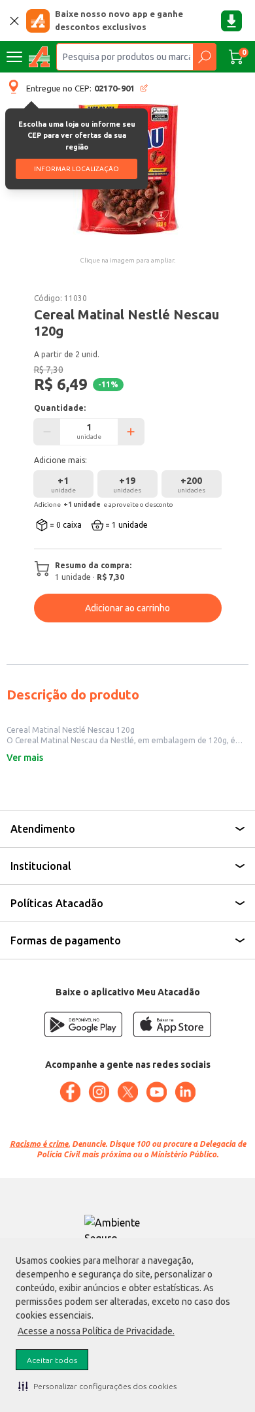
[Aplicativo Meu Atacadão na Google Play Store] (83, 1024)
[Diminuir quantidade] (47, 432)
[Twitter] (127, 1092)
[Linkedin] (185, 1092)
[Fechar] (14, 20)
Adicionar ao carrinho (127, 608)
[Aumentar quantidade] (131, 432)
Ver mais (25, 757)
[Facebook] (70, 1092)
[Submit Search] (204, 57)
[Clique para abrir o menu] (14, 57)
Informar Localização (76, 168)
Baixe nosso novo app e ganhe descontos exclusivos (119, 20)
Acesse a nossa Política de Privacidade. (96, 1331)
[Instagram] (98, 1092)
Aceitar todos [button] (52, 1360)
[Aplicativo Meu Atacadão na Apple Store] (172, 1024)
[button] (97, 1385)
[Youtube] (156, 1092)
